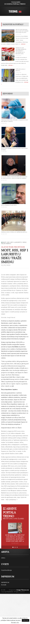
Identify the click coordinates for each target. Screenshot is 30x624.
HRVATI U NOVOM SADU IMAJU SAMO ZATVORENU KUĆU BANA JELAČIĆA (22, 31)
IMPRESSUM (5, 582)
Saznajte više (15, 622)
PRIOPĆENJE (19, 247)
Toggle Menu (15, 3)
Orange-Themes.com (22, 590)
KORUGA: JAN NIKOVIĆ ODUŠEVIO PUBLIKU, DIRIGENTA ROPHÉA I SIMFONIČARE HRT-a (15, 538)
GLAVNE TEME (7, 247)
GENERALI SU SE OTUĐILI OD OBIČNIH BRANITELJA (14, 232)
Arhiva (3, 558)
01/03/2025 (15, 543)
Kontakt (3, 585)
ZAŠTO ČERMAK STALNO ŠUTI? (9, 205)
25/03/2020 (5, 265)
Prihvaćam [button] (25, 620)
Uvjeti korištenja (6, 570)
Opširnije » (23, 44)
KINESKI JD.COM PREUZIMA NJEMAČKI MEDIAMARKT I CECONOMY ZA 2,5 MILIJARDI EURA (21, 50)
